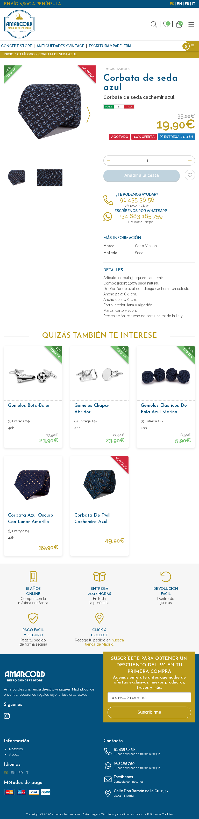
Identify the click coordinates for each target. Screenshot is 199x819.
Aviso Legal (90, 814)
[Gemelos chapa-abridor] (99, 375)
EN (179, 4)
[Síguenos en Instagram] (7, 715)
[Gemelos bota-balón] (33, 375)
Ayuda (14, 754)
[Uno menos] (108, 160)
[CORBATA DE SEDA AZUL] (50, 111)
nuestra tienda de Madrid (104, 642)
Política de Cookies (160, 814)
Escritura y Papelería (110, 46)
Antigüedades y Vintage (60, 46)
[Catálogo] (191, 24)
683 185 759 (137, 765)
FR (187, 4)
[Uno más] (190, 160)
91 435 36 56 (137, 751)
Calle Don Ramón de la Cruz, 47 (141, 793)
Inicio (8, 54)
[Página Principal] (19, 24)
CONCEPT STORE (16, 46)
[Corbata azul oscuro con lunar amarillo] (33, 485)
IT (193, 4)
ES (172, 4)
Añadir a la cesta (141, 175)
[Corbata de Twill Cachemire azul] (99, 485)
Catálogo (26, 54)
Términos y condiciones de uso (122, 814)
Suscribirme (149, 712)
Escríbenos (128, 779)
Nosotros (16, 749)
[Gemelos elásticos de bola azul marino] (166, 375)
